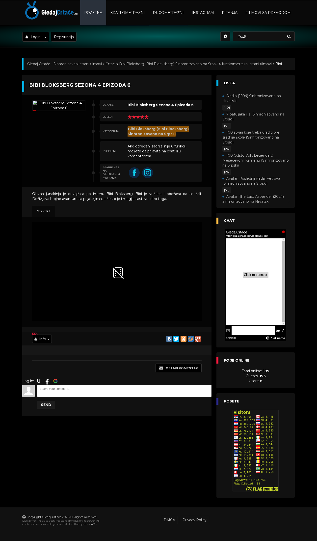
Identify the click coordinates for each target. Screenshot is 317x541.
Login (36, 37)
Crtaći (110, 64)
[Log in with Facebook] (47, 381)
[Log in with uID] (38, 381)
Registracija (64, 37)
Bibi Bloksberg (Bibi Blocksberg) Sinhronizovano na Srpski (168, 64)
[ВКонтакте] (169, 339)
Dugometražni (168, 12)
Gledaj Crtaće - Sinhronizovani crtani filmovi (64, 64)
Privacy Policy (195, 520)
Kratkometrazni (127, 12)
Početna (93, 12)
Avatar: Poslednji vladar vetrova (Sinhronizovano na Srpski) (251, 181)
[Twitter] (176, 339)
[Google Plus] (198, 339)
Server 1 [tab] (43, 211)
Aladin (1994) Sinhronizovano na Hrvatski (251, 98)
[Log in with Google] (55, 381)
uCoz (94, 524)
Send (46, 404)
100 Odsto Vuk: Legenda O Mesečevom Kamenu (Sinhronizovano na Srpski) (255, 160)
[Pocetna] (50, 19)
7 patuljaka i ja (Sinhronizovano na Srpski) (253, 116)
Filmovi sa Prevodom (268, 12)
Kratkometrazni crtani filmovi (247, 64)
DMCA (169, 520)
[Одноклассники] (183, 339)
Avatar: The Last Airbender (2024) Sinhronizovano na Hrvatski (253, 199)
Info (42, 339)
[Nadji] (290, 36)
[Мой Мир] (191, 339)
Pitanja (230, 12)
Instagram (203, 12)
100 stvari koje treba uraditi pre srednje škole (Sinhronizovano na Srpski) (250, 137)
